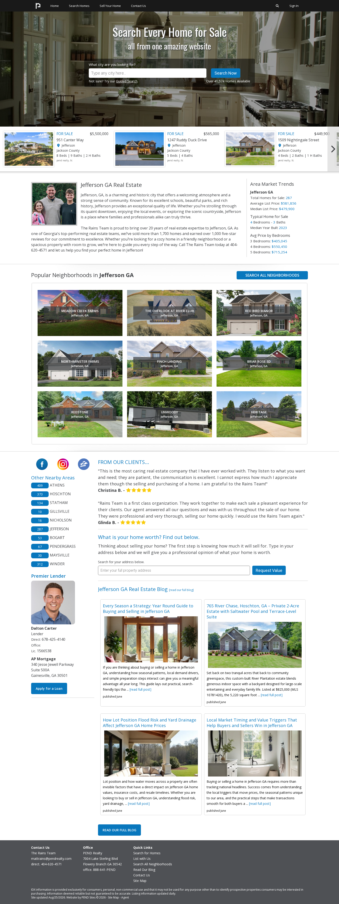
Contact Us (141, 875)
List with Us (142, 858)
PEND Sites (88, 897)
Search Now (225, 73)
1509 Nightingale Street (298, 139)
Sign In (294, 6)
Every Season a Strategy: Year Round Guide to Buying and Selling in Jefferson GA (148, 608)
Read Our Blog (144, 869)
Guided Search (126, 81)
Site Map (139, 880)
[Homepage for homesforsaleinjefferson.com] (38, 10)
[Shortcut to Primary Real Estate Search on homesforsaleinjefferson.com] (277, 10)
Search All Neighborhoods (152, 864)
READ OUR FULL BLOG (119, 830)
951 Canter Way (70, 139)
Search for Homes (147, 853)
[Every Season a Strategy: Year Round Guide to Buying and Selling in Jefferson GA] (151, 639)
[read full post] (140, 689)
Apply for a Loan (49, 688)
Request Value (269, 570)
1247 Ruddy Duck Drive (187, 139)
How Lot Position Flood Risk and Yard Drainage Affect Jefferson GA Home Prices (149, 722)
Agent (125, 897)
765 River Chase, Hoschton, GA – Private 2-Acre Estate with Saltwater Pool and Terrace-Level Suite (253, 611)
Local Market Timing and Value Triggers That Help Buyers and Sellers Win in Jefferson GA (252, 722)
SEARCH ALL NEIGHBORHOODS (272, 275)
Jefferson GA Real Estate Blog (146, 588)
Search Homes (79, 6)
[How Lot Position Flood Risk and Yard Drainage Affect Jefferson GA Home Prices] (151, 753)
